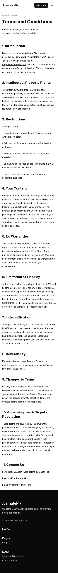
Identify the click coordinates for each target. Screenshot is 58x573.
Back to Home (11, 15)
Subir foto (41, 5)
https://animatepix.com (14, 64)
